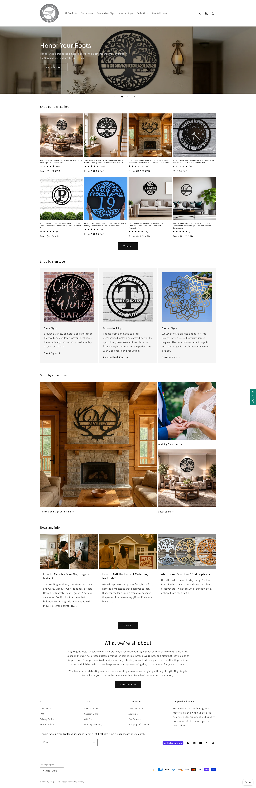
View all (128, 246)
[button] (199, 13)
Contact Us (45, 708)
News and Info (136, 708)
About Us (133, 713)
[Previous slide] (115, 97)
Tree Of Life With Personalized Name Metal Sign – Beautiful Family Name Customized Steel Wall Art (103, 161)
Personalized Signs (114, 357)
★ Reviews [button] (253, 397)
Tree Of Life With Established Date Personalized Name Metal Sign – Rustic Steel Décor (61, 161)
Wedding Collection (168, 444)
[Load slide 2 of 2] (127, 96)
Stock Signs (50, 353)
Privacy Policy (47, 719)
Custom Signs (170, 357)
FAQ (42, 713)
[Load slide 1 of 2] (122, 96)
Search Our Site (92, 708)
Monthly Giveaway (93, 724)
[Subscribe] (93, 742)
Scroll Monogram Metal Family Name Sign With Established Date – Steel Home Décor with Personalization (147, 225)
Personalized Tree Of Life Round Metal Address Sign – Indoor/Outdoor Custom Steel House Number (105, 224)
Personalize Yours (128, 75)
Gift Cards (89, 719)
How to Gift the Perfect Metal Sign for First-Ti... (125, 576)
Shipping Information (139, 724)
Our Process (135, 719)
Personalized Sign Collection (55, 511)
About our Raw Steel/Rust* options (185, 574)
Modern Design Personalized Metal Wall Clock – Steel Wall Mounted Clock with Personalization (193, 161)
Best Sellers (164, 511)
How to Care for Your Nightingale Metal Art (66, 576)
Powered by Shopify (76, 782)
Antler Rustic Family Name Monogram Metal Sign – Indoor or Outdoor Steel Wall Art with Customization (149, 161)
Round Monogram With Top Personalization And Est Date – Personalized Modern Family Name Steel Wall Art (60, 225)
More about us (128, 684)
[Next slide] (134, 97)
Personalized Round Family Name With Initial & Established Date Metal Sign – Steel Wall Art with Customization (192, 225)
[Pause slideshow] (141, 97)
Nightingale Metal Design (57, 782)
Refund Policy (47, 724)
